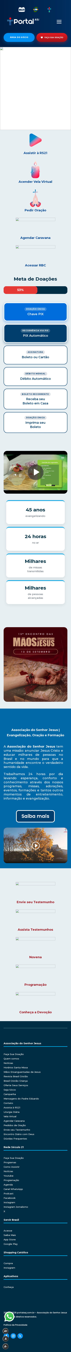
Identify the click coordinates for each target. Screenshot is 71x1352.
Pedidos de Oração (15, 1125)
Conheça (9, 1287)
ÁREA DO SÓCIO (19, 37)
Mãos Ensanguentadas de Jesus (22, 1072)
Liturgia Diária (11, 1112)
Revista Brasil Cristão (16, 1076)
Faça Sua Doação (14, 1054)
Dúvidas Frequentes (15, 1138)
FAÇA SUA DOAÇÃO (53, 37)
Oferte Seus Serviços (16, 1085)
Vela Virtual (10, 1116)
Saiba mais (35, 816)
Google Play (11, 1244)
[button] (35, 88)
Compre (8, 1263)
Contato (8, 1103)
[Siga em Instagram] (13, 1336)
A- (5, 1346)
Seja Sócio (10, 1089)
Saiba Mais (10, 1235)
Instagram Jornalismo (16, 1206)
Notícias (8, 1063)
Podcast (8, 1193)
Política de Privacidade (15, 1324)
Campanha (10, 1094)
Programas (10, 1162)
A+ (5, 1331)
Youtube (8, 1175)
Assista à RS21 (12, 1107)
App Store (10, 1239)
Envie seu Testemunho (17, 1129)
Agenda (8, 1184)
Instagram (9, 1202)
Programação (11, 1180)
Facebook (10, 1198)
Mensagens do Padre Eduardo (21, 1098)
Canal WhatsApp (13, 1189)
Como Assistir (11, 1166)
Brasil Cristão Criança (16, 1080)
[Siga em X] (20, 1336)
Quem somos (11, 1058)
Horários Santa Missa (16, 1067)
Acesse (8, 1230)
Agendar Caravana (14, 1120)
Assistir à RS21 (35, 153)
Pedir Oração (35, 210)
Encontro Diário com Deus (19, 1134)
